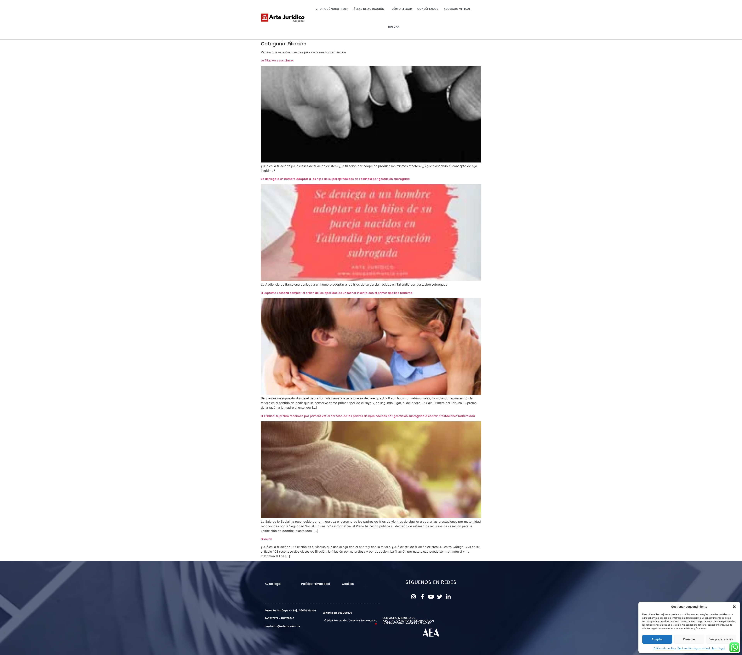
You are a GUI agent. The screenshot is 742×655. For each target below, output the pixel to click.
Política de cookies (665, 648)
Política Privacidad (315, 584)
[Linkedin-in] (448, 596)
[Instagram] (413, 596)
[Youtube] (431, 596)
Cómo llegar (401, 9)
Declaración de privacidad (694, 648)
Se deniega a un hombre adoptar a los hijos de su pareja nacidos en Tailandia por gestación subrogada (335, 179)
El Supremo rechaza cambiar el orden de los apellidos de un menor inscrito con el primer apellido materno (337, 293)
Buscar (393, 27)
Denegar (689, 639)
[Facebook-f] (422, 596)
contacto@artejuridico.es (282, 626)
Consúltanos (427, 9)
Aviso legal (273, 584)
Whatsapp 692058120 (337, 613)
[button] (734, 607)
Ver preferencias (721, 639)
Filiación (266, 539)
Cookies (348, 584)
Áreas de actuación (369, 9)
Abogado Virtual (457, 9)
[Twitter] (439, 596)
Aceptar (657, 639)
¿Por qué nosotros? (332, 9)
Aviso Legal (718, 648)
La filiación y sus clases (277, 60)
